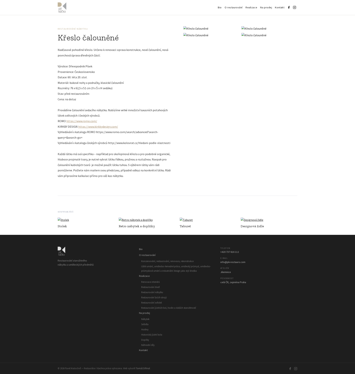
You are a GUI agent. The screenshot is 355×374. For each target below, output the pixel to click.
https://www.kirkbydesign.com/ (98, 126)
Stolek (62, 226)
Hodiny (144, 329)
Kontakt (279, 7)
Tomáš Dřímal (143, 368)
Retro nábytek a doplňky (137, 226)
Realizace (251, 7)
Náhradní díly (148, 344)
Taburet (185, 226)
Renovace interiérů (150, 281)
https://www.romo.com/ (81, 121)
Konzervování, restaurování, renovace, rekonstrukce (167, 261)
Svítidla (144, 324)
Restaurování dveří (150, 287)
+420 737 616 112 (229, 252)
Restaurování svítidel (151, 302)
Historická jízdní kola (151, 334)
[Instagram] (294, 7)
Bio (220, 7)
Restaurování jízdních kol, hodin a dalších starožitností (168, 307)
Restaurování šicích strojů (154, 297)
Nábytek (145, 319)
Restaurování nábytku (73, 28)
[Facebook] (289, 7)
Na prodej (266, 7)
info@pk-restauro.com (232, 262)
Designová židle (252, 226)
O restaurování (234, 7)
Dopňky (145, 339)
